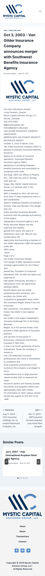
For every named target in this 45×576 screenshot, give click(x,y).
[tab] (17, 478)
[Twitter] (28, 550)
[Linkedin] (17, 550)
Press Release (15, 30)
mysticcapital (11, 73)
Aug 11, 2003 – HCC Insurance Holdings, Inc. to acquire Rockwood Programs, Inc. (11, 418)
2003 (6, 30)
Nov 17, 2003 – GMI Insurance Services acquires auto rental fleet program (34, 418)
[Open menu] (40, 11)
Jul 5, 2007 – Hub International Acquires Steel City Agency (21, 455)
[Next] (38, 462)
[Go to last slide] (6, 462)
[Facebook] (22, 550)
